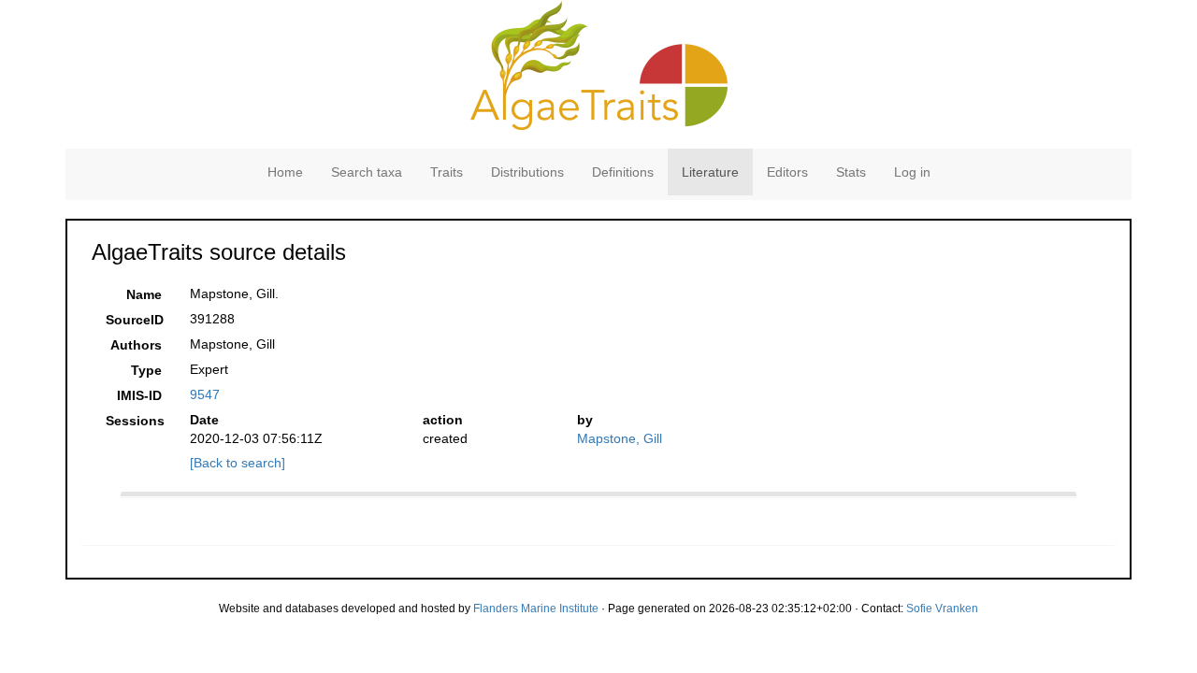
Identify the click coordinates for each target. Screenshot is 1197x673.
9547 (205, 394)
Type (146, 370)
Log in (912, 172)
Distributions (527, 172)
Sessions (135, 420)
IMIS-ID (139, 395)
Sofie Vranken (942, 608)
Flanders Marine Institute (535, 608)
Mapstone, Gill (619, 438)
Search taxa (366, 172)
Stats (851, 172)
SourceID (135, 319)
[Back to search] (237, 462)
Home (285, 172)
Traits (446, 172)
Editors (787, 172)
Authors (136, 344)
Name (144, 294)
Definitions (623, 172)
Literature (710, 172)
